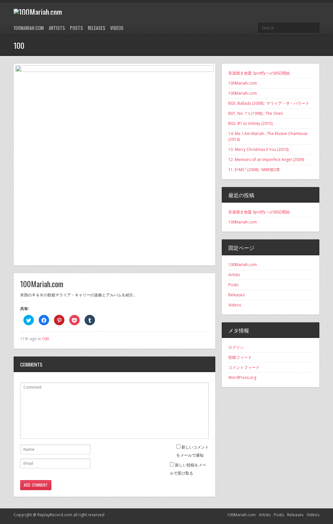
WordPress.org (242, 377)
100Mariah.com (29, 27)
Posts (76, 27)
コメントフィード (244, 367)
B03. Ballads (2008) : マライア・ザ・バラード (268, 103)
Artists (57, 27)
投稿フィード (240, 357)
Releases (96, 27)
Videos (117, 27)
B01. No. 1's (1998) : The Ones (255, 113)
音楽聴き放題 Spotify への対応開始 (259, 73)
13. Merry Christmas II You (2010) (258, 149)
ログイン (236, 347)
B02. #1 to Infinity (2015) (250, 123)
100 (45, 339)
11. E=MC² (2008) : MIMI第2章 (254, 169)
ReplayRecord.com (54, 514)
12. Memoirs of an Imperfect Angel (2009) (266, 159)
